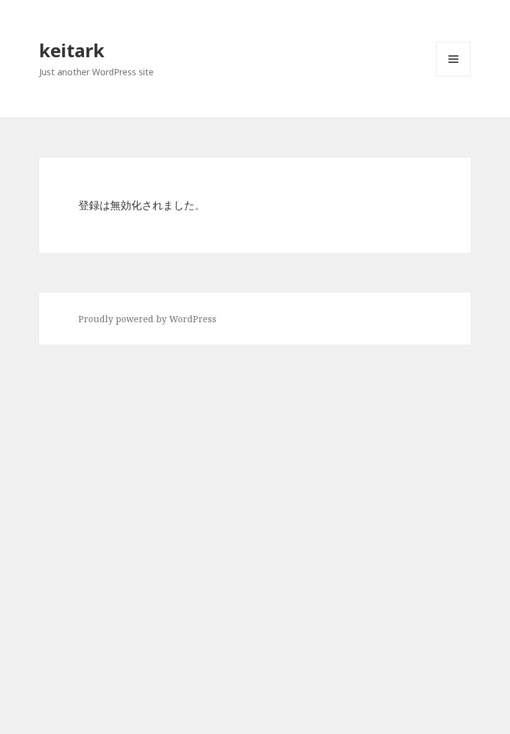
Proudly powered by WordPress (147, 319)
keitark (71, 50)
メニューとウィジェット (453, 76)
